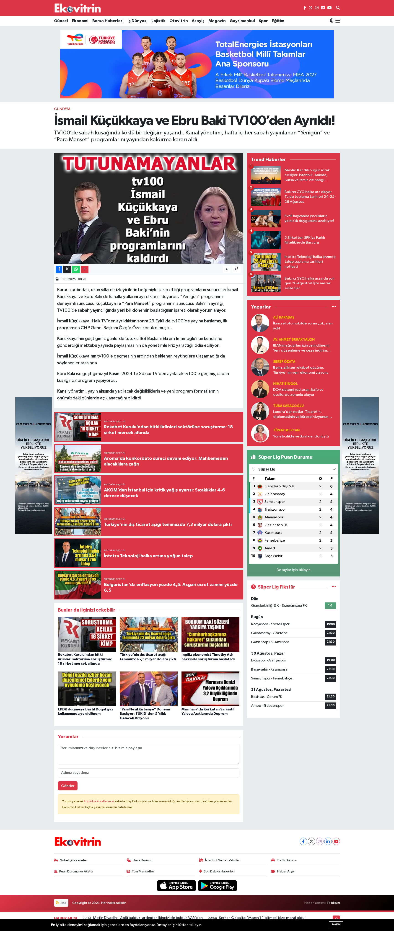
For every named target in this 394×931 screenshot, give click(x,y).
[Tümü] (334, 307)
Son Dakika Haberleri (219, 871)
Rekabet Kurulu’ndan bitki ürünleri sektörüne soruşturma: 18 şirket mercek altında (85, 659)
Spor (263, 21)
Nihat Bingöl (285, 384)
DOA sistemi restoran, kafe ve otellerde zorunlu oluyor (298, 392)
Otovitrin (178, 21)
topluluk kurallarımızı (99, 801)
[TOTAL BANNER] (197, 64)
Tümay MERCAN (286, 430)
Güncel (61, 21)
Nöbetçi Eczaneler (73, 860)
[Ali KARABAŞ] (260, 323)
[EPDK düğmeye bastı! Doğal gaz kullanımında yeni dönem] (87, 689)
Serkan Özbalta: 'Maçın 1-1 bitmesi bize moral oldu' (262, 918)
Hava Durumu (142, 860)
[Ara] (338, 8)
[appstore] (176, 886)
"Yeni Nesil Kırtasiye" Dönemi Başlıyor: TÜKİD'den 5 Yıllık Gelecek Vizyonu (145, 713)
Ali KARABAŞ (283, 317)
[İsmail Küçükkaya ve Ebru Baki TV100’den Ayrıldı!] (149, 208)
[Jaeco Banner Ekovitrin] (33, 465)
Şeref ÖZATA (284, 361)
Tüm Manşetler (143, 871)
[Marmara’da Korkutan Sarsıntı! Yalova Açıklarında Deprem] (210, 689)
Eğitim (278, 21)
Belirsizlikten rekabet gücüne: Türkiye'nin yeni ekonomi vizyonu (301, 370)
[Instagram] (320, 841)
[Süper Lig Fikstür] (334, 587)
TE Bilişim (333, 903)
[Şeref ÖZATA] (260, 367)
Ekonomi (80, 21)
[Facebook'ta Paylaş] (59, 269)
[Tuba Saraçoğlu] (260, 411)
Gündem (62, 109)
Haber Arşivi (286, 871)
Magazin (217, 21)
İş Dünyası (137, 21)
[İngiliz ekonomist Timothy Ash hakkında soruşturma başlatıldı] (210, 634)
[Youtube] (336, 841)
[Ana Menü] (337, 21)
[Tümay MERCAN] (260, 433)
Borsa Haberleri (108, 21)
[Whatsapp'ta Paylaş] (76, 269)
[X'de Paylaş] (67, 269)
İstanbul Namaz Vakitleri (223, 860)
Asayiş (198, 21)
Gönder (68, 786)
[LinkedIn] (328, 841)
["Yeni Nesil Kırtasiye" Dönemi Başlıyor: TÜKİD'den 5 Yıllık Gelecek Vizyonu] (149, 689)
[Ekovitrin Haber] (78, 8)
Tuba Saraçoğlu (288, 406)
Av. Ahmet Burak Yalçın (294, 339)
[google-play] (217, 886)
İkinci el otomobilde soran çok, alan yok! (303, 325)
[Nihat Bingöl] (260, 389)
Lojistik (158, 21)
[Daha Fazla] (84, 269)
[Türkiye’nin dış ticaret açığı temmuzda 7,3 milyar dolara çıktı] (149, 634)
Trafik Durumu (287, 860)
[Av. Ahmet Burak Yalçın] (260, 345)
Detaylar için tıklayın (294, 570)
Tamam (336, 924)
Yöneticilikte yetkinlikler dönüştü (301, 436)
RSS (63, 903)
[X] (311, 841)
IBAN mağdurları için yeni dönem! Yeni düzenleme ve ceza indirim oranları (301, 348)
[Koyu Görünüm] (332, 21)
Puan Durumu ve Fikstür (76, 871)
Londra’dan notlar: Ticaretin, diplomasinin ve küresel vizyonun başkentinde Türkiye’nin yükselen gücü (301, 414)
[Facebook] (303, 841)
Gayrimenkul (242, 21)
